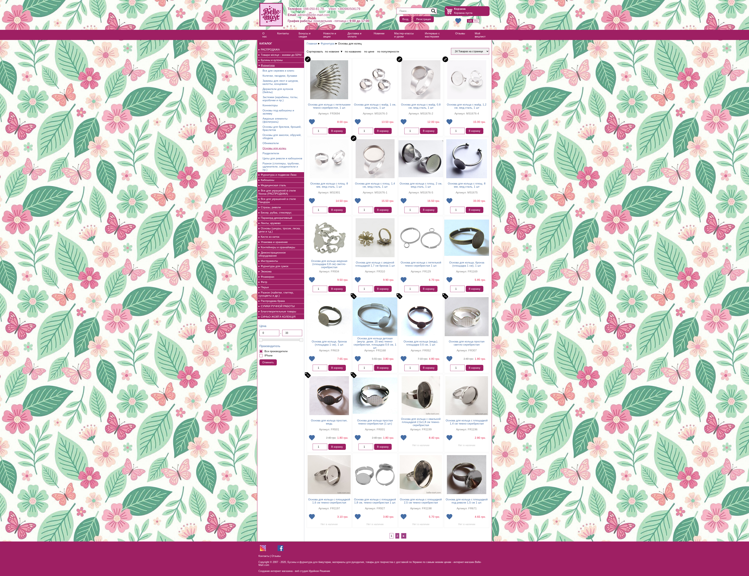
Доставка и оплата (354, 35)
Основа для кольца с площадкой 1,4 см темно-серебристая (467, 422)
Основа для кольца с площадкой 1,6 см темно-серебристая (329, 501)
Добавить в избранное (312, 122)
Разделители (271, 153)
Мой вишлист (480, 35)
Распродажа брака (273, 300)
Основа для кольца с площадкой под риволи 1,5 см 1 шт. (467, 501)
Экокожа (266, 271)
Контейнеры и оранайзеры (278, 247)
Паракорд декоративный (276, 217)
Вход (405, 19)
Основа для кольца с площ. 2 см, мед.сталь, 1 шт (421, 185)
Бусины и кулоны (272, 60)
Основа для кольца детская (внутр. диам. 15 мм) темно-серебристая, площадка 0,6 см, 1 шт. (375, 343)
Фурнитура (268, 65)
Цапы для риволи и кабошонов (282, 158)
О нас (264, 35)
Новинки (379, 33)
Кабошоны (267, 180)
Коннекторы (270, 105)
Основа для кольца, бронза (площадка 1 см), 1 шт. (466, 264)
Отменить (268, 362)
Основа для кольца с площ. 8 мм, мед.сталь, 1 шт (329, 185)
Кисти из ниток (270, 236)
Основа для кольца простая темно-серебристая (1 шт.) (375, 422)
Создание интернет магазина (275, 571)
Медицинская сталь (273, 185)
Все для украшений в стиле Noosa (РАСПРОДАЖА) (277, 192)
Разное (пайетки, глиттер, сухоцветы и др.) (276, 294)
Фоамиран (267, 276)
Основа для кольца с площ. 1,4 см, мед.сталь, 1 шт (375, 185)
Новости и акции (329, 35)
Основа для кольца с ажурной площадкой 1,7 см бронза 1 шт (375, 264)
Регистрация (423, 19)
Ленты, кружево (271, 223)
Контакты (283, 33)
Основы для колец (274, 148)
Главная (312, 43)
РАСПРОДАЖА (270, 49)
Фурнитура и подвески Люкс (279, 174)
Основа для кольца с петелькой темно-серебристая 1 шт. (421, 264)
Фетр (264, 282)
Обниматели (271, 143)
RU (476, 20)
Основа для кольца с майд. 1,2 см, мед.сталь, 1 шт (466, 106)
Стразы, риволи (271, 207)
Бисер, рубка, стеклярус (276, 212)
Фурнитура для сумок (274, 266)
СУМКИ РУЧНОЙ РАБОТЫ (278, 306)
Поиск (433, 11)
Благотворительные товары (278, 311)
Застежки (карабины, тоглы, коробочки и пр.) (280, 99)
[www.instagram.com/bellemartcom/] (263, 550)
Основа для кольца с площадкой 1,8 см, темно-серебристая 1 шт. (375, 501)
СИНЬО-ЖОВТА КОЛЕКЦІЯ (278, 316)
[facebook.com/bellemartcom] (280, 550)
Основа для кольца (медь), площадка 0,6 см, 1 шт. (421, 343)
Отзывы (460, 33)
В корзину (337, 130)
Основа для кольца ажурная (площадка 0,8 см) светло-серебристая (329, 264)
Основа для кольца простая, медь (329, 422)
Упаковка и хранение (274, 242)
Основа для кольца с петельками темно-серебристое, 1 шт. (329, 106)
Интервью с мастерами (432, 35)
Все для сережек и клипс (278, 70)
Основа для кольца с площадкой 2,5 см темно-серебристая (421, 501)
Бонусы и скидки (305, 35)
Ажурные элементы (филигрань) (275, 120)
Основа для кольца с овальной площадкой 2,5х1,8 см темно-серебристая (421, 422)
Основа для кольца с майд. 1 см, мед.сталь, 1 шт (375, 106)
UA (470, 20)
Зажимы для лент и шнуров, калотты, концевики (280, 82)
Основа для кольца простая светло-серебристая (467, 343)
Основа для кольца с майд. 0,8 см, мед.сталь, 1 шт (421, 106)
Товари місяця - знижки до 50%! (281, 54)
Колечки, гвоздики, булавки (280, 75)
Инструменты (269, 260)
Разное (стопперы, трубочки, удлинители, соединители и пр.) (281, 166)
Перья (265, 287)
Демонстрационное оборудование (272, 254)
